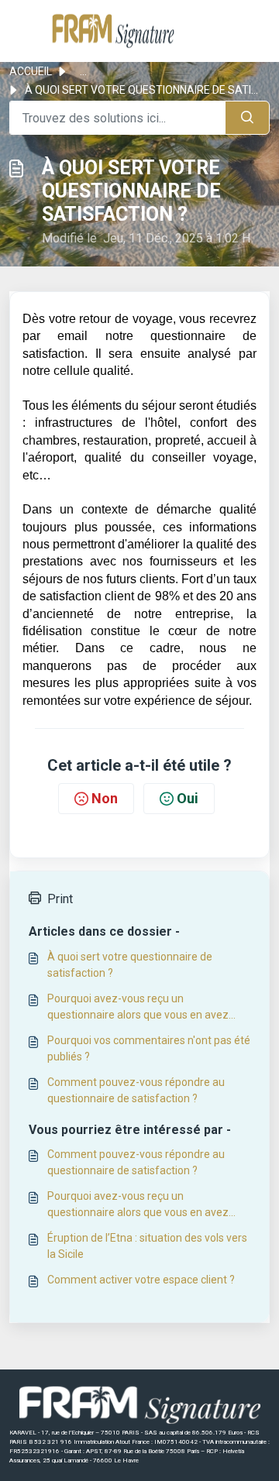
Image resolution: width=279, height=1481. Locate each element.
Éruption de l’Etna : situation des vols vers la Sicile (147, 1246)
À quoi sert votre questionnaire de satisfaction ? (129, 964)
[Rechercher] (247, 118)
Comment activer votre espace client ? (141, 1279)
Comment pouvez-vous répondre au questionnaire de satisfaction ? (136, 1090)
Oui (187, 798)
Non (104, 798)
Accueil (30, 71)
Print (60, 899)
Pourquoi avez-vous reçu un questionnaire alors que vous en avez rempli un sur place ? (138, 1007)
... (83, 71)
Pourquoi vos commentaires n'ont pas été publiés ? (148, 1048)
